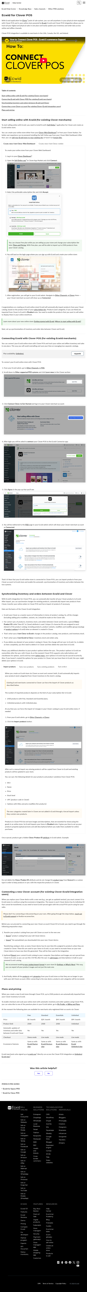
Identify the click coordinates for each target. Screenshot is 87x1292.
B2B (34, 1142)
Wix (47, 1127)
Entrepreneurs (38, 1114)
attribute (46, 837)
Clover (24, 20)
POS (27, 525)
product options (12, 629)
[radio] (38, 1073)
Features (24, 1212)
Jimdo (48, 1154)
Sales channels (39, 9)
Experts (23, 1243)
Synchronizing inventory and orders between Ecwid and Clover (25, 103)
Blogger (49, 1142)
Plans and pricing (8, 110)
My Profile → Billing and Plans (68, 1004)
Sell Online (51, 125)
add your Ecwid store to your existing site (27, 137)
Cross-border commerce (37, 1158)
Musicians (62, 1130)
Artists (61, 1114)
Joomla (48, 1124)
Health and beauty (36, 1151)
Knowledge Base (25, 9)
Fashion (36, 1133)
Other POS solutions (56, 9)
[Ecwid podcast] (61, 1262)
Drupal (48, 1121)
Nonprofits (37, 1136)
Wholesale (37, 1121)
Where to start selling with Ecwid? (68, 321)
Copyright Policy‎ (60, 1283)
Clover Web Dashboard (47, 132)
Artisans (62, 1143)
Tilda (47, 1157)
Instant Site (57, 137)
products (25, 976)
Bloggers (62, 1118)
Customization (38, 1258)
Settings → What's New (66, 964)
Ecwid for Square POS (11, 1089)
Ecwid (44, 23)
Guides (48, 1226)
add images (54, 958)
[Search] (79, 3)
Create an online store (49, 1248)
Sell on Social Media (23, 1127)
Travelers (62, 1140)
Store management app (38, 1245)
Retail (35, 1129)
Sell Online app (20, 160)
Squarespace (51, 1130)
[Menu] (84, 2)
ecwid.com (32, 1054)
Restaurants (37, 1139)
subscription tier (40, 309)
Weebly (49, 1133)
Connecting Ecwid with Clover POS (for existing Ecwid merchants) (27, 99)
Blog (48, 1220)
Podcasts (49, 1223)
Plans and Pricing (19, 245)
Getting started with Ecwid (44, 321)
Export (8, 936)
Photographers (64, 1121)
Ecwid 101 (24, 1209)
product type (58, 880)
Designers (62, 1127)
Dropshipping (38, 1118)
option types (40, 655)
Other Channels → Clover (65, 295)
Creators (62, 1124)
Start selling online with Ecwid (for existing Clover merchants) (25, 96)
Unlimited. (20, 353)
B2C (34, 1145)
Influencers (63, 1133)
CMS (48, 1114)
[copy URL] (73, 120)
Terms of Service (48, 1283)
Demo (23, 1220)
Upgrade (77, 354)
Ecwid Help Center (9, 9)
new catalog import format (34, 964)
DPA (39, 1283)
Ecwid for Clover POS (11, 1093)
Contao (48, 1151)
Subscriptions (38, 1225)
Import (8, 940)
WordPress (50, 1118)
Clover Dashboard (24, 156)
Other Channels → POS (35, 368)
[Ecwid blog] (58, 1262)
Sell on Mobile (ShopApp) (24, 1196)
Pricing (23, 1224)
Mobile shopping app (36, 1252)
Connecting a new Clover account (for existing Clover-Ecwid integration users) (31, 106)
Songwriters (63, 1137)
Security (36, 1234)
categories (37, 976)
